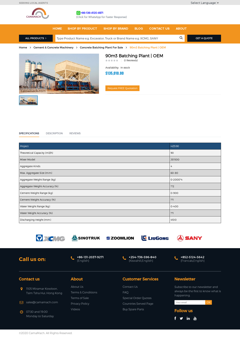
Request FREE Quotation (122, 88)
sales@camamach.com (42, 302)
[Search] (182, 37)
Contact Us (130, 286)
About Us (77, 286)
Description (54, 133)
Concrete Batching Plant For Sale (101, 47)
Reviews (75, 133)
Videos (75, 309)
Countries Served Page (138, 303)
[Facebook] (176, 318)
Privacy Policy (80, 303)
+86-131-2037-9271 (90, 257)
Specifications (29, 133)
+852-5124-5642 (192, 257)
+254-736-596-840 (142, 257)
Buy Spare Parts (133, 309)
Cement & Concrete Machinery (53, 47)
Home (23, 47)
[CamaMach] (37, 9)
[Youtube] (196, 318)
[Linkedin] (190, 318)
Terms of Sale (80, 298)
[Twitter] (183, 318)
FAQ (125, 292)
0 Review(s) (131, 60)
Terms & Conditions (84, 292)
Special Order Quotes (137, 298)
